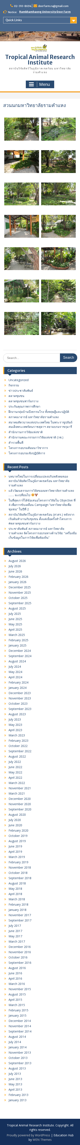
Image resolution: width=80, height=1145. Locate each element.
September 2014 (20, 1031)
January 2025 (17, 645)
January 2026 (17, 582)
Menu (44, 84)
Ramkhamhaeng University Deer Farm (45, 11)
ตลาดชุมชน (16, 396)
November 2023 (20, 698)
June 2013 (15, 1079)
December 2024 (20, 651)
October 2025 (18, 598)
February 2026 (18, 577)
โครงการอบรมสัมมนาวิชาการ (28, 448)
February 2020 (18, 830)
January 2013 (17, 1100)
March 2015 (17, 1005)
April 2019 (15, 852)
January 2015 (17, 1015)
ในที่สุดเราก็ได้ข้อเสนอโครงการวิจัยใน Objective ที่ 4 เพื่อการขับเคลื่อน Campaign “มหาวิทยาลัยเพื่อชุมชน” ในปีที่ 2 (42, 504)
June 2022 (15, 767)
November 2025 (20, 592)
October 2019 (18, 836)
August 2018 (17, 883)
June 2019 (15, 846)
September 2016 (20, 963)
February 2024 (18, 682)
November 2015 (20, 989)
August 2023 (17, 714)
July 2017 (15, 926)
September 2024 (20, 656)
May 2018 (15, 889)
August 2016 (17, 968)
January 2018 (17, 910)
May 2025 (15, 624)
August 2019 (17, 841)
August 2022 (17, 756)
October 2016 (18, 957)
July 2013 (15, 1074)
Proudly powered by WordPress (28, 1135)
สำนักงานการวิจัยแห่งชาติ (26, 432)
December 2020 (20, 799)
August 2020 (17, 815)
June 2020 (15, 825)
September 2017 (20, 920)
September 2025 (20, 603)
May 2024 (15, 672)
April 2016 (15, 978)
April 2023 (15, 730)
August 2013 (17, 1068)
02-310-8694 (22, 6)
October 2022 (18, 746)
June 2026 (15, 571)
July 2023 (15, 719)
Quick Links (14, 20)
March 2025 (17, 635)
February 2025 (18, 640)
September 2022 (20, 751)
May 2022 (15, 772)
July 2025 (15, 614)
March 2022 (17, 783)
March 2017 (17, 941)
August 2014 (17, 1037)
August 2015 (17, 994)
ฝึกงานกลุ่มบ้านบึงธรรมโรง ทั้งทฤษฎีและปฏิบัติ (39, 412)
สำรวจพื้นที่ (16, 443)
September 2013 (20, 1063)
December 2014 (20, 1021)
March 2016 (17, 984)
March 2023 (17, 735)
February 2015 (18, 1010)
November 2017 (20, 915)
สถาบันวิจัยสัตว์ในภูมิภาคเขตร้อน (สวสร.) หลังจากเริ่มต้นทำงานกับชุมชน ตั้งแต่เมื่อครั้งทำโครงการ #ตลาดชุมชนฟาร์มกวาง (41, 518)
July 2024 (15, 666)
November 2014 (20, 1026)
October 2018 (18, 873)
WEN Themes (42, 1140)
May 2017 (15, 936)
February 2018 (18, 904)
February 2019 (18, 862)
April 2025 (15, 629)
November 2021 (20, 788)
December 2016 (20, 947)
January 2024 (17, 688)
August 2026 (17, 561)
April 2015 (15, 1000)
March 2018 (17, 899)
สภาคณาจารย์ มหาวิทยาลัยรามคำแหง (34, 417)
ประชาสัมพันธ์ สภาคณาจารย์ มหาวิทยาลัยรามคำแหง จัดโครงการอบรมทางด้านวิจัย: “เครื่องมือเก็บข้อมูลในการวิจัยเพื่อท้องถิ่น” (43, 533)
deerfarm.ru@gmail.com (53, 6)
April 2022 (15, 778)
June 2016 (15, 973)
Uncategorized (19, 380)
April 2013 (15, 1089)
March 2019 (17, 857)
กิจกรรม (14, 385)
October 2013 (18, 1058)
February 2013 (18, 1095)
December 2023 (20, 693)
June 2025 (15, 619)
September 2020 (20, 809)
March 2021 (17, 793)
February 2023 (18, 741)
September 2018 (20, 878)
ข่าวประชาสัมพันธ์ (21, 391)
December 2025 (20, 587)
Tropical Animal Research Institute (40, 60)
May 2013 (15, 1084)
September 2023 (20, 709)
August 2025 (17, 608)
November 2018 (20, 867)
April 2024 (15, 677)
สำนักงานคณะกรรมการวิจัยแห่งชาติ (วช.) (36, 437)
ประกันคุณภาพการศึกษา (24, 406)
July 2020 (15, 820)
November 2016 (20, 952)
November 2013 (20, 1052)
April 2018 (15, 894)
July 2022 (15, 762)
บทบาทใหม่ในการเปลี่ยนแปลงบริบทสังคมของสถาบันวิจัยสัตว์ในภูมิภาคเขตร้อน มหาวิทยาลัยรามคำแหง (39, 480)
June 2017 (15, 931)
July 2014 (15, 1042)
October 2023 (18, 704)
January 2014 (17, 1047)
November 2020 (20, 804)
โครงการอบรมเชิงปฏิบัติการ (27, 453)
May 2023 (15, 725)
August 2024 (17, 661)
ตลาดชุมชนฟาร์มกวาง (23, 401)
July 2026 (15, 566)
